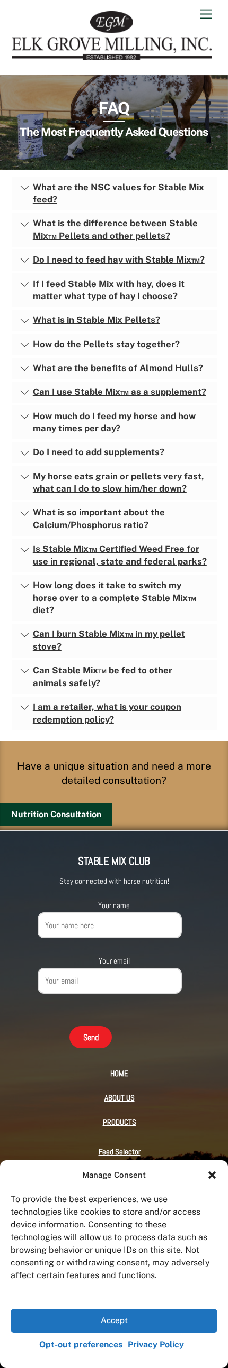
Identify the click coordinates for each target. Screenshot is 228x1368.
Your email (114, 961)
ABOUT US (119, 1098)
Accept (114, 1320)
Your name (114, 905)
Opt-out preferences (80, 1344)
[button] (212, 1175)
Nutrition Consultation (56, 814)
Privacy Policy (156, 1344)
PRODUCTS (119, 1122)
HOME (119, 1073)
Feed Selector (120, 1152)
